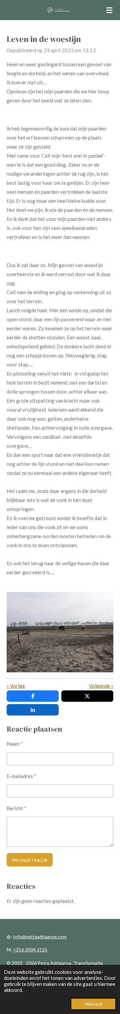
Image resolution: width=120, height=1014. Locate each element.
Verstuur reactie (30, 860)
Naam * (15, 744)
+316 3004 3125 (30, 949)
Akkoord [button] (93, 1004)
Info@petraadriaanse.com (40, 936)
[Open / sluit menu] (109, 10)
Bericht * (16, 808)
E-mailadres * (21, 776)
